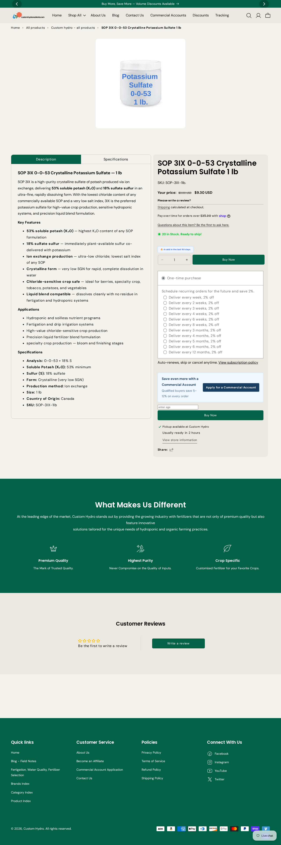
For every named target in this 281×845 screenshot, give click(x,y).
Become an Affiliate (90, 761)
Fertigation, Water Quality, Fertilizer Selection (35, 772)
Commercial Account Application (99, 770)
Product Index (21, 801)
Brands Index (20, 784)
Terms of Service (153, 761)
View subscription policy (238, 362)
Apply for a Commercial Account (231, 387)
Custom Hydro (33, 829)
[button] (76, 15)
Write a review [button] (178, 643)
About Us (82, 752)
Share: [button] (163, 450)
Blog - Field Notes (23, 761)
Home (15, 752)
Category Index (22, 792)
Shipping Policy (152, 778)
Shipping (164, 207)
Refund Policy (151, 770)
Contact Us (84, 778)
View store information (179, 440)
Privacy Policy (151, 752)
